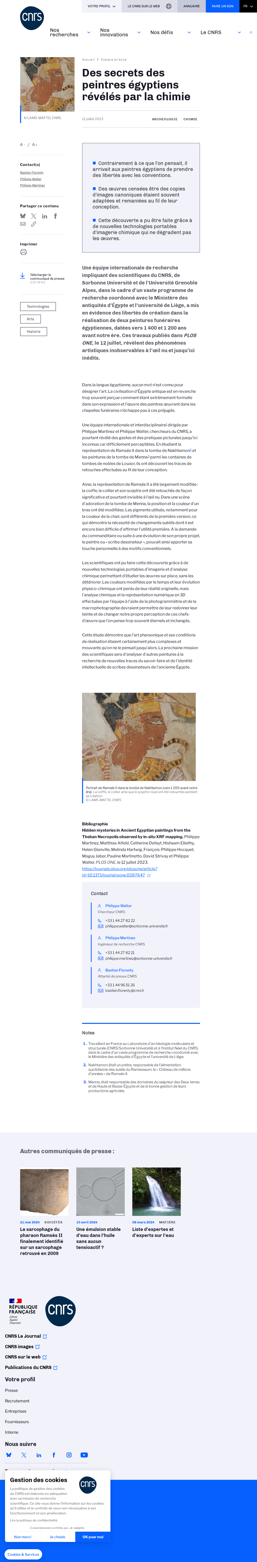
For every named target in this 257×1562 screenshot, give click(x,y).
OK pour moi (93, 1537)
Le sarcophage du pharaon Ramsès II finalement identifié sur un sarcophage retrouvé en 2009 (44, 1213)
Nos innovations (114, 32)
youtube (84, 1455)
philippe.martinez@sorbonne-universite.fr (138, 958)
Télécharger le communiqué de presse (47, 278)
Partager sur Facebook (55, 216)
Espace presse (114, 59)
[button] (23, 1554)
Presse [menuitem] (11, 1390)
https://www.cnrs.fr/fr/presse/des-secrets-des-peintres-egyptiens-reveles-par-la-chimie (33, 224)
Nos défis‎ (161, 32)
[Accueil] (32, 18)
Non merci (22, 1537)
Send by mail (23, 224)
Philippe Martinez (32, 185)
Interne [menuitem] (11, 1432)
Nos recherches (64, 32)
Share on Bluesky (23, 216)
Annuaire (191, 6)
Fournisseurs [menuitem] (17, 1421)
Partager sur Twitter (33, 216)
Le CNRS (211, 32)
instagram (69, 1455)
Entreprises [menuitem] (15, 1411)
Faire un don (222, 6)
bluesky (9, 1455)
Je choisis (57, 1537)
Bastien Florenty (31, 172)
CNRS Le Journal (23, 1336)
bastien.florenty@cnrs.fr (124, 990)
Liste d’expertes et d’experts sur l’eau (156, 1204)
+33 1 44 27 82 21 (120, 952)
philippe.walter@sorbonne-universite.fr (136, 926)
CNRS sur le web (23, 1357)
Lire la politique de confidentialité (33, 1520)
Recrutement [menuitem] (17, 1401)
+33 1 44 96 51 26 (120, 985)
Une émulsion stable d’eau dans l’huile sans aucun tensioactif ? (100, 1210)
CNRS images (19, 1346)
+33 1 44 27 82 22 (120, 920)
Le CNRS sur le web (144, 6)
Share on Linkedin (44, 216)
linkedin (39, 1455)
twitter (24, 1455)
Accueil (88, 59)
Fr (245, 6)
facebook (54, 1455)
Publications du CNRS (28, 1367)
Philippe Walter (31, 179)
